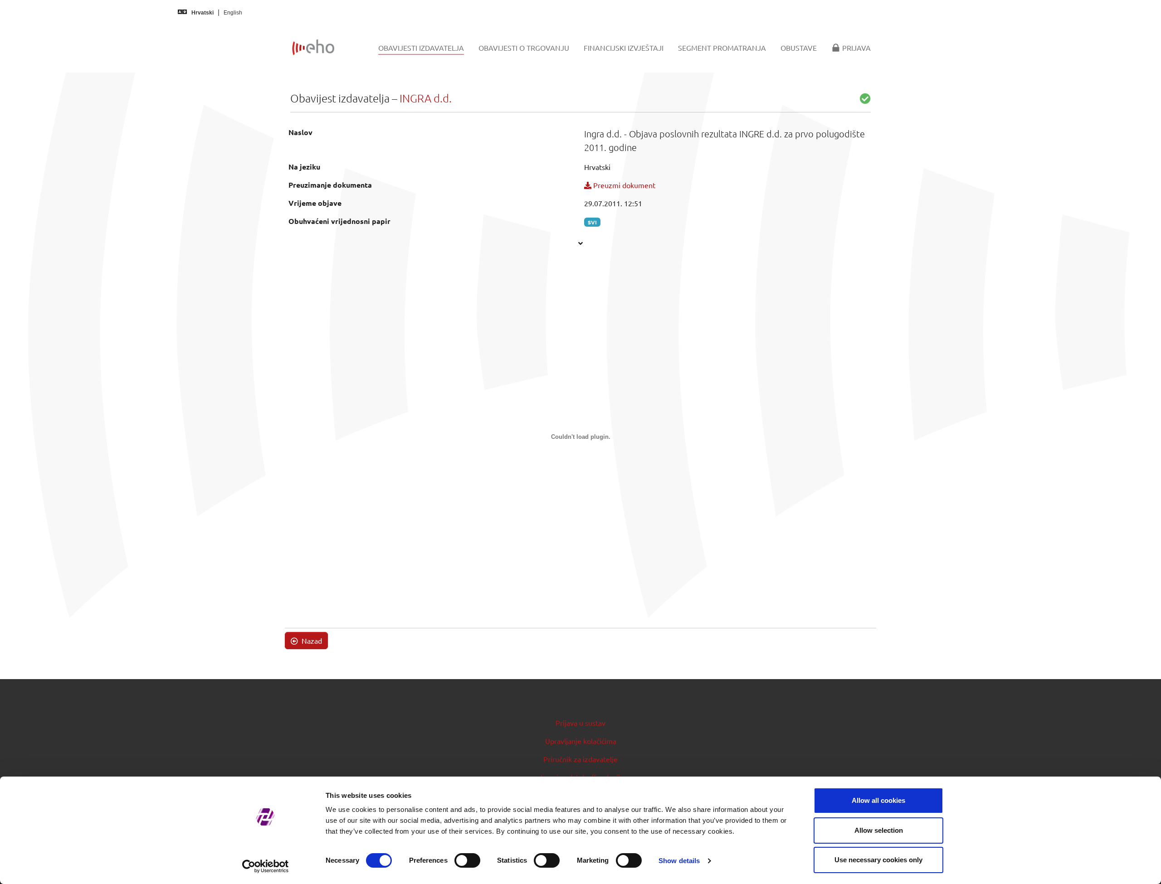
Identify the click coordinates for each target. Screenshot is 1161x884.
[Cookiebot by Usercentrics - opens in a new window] (265, 866)
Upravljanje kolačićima (580, 740)
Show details (679, 861)
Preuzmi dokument (623, 184)
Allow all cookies (878, 800)
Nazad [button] (311, 640)
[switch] (467, 860)
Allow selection (878, 830)
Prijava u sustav (580, 722)
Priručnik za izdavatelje (580, 758)
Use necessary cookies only (878, 860)
